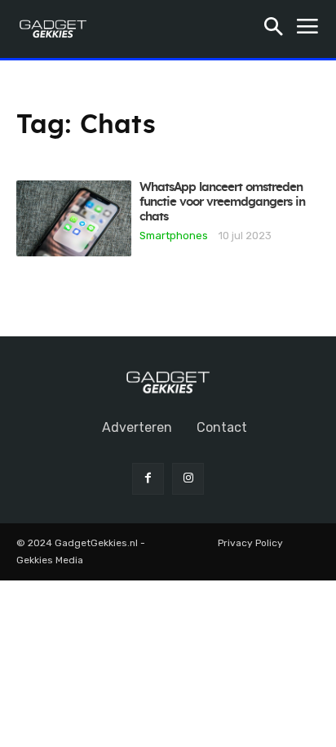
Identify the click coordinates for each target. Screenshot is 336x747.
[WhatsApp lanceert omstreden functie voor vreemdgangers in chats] (73, 218)
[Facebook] (148, 479)
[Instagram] (188, 479)
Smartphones (173, 235)
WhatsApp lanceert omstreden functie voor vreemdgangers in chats (222, 202)
